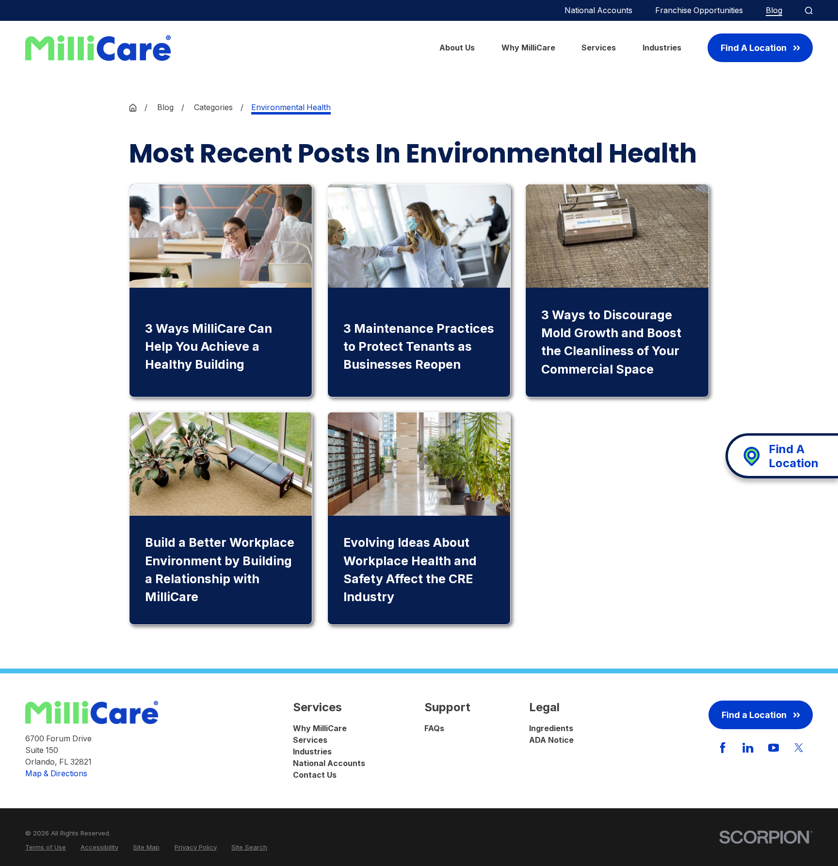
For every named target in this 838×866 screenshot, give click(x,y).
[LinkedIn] (747, 747)
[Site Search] (809, 11)
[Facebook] (722, 747)
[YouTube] (773, 747)
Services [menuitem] (598, 47)
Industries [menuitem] (662, 47)
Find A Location (754, 48)
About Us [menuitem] (457, 47)
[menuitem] (45, 847)
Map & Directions (56, 773)
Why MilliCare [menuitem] (528, 47)
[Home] (98, 48)
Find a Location (754, 715)
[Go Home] (133, 108)
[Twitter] (798, 747)
